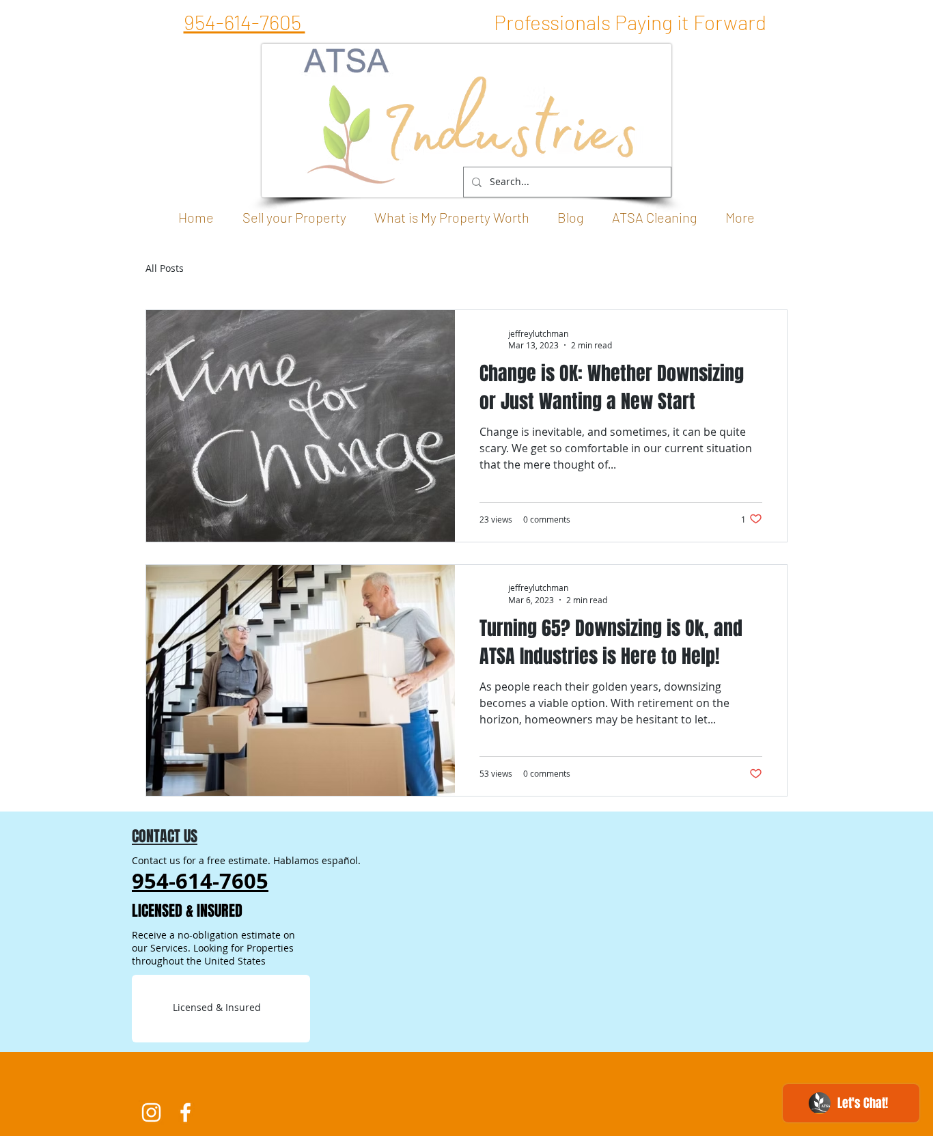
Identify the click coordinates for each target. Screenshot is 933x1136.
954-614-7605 (244, 22)
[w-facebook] (185, 1112)
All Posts (164, 268)
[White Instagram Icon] (151, 1112)
